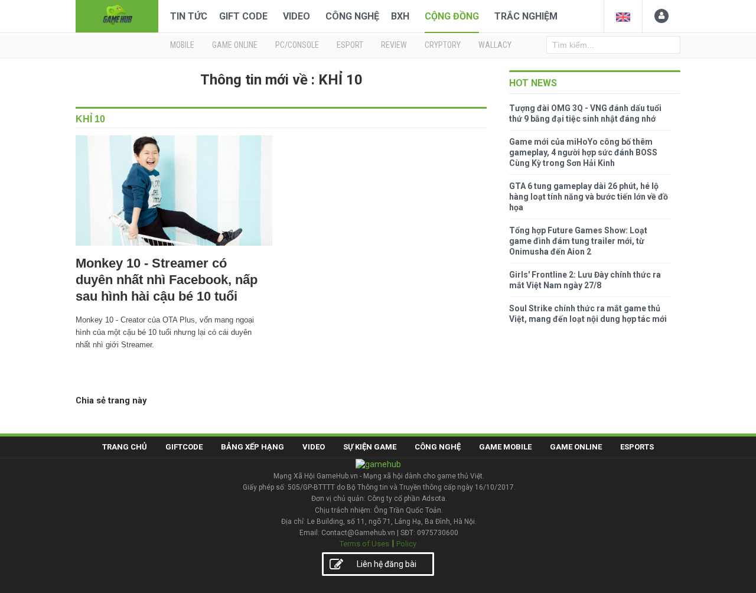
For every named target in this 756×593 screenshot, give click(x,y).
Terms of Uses (364, 543)
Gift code (243, 16)
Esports (637, 446)
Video (296, 16)
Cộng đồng (452, 16)
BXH (400, 16)
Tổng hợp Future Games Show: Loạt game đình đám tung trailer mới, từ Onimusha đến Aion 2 (578, 241)
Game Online (576, 446)
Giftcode (184, 446)
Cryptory (443, 45)
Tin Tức (188, 16)
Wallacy (494, 45)
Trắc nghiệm (526, 16)
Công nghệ (352, 16)
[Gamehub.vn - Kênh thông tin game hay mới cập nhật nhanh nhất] (116, 15)
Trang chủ (124, 446)
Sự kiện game (369, 446)
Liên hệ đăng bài (386, 564)
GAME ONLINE (235, 45)
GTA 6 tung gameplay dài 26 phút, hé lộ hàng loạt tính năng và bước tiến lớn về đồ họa (588, 196)
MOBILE (182, 45)
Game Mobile (505, 446)
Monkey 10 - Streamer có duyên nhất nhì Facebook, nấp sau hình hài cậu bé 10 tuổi (167, 280)
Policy (406, 543)
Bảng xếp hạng (252, 446)
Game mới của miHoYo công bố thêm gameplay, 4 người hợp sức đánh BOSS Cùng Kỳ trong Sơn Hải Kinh (583, 152)
